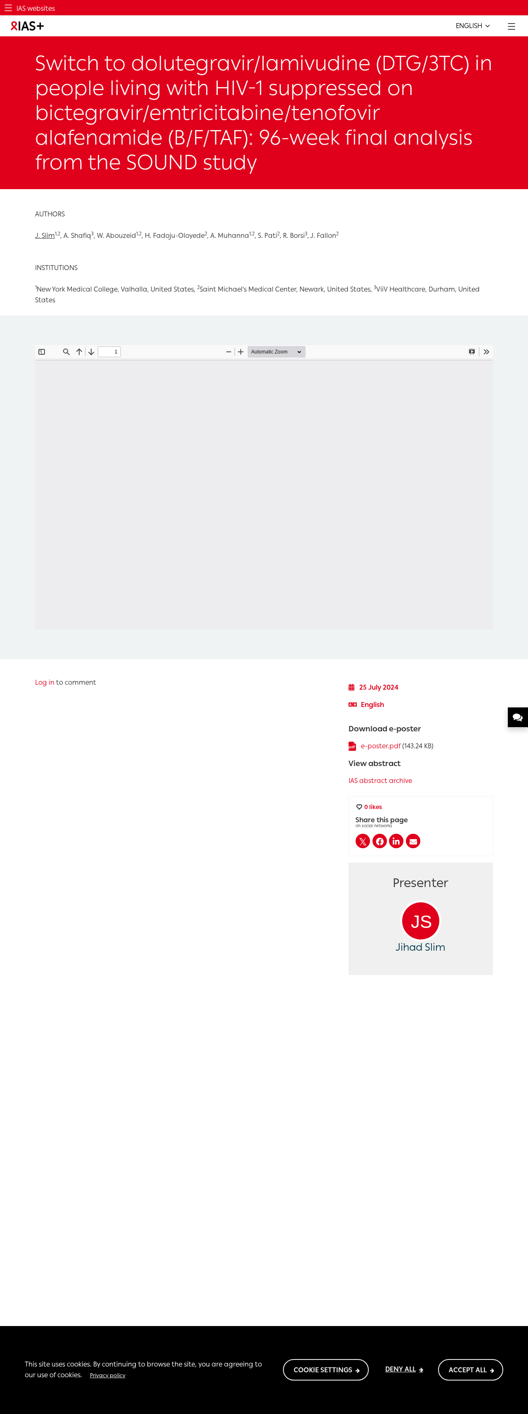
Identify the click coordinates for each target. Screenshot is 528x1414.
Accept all (468, 1370)
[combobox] (473, 26)
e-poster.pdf (381, 746)
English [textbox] (469, 26)
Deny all (400, 1369)
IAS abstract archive (380, 781)
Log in (44, 682)
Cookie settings (323, 1370)
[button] (363, 841)
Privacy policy (107, 1375)
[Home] (27, 26)
